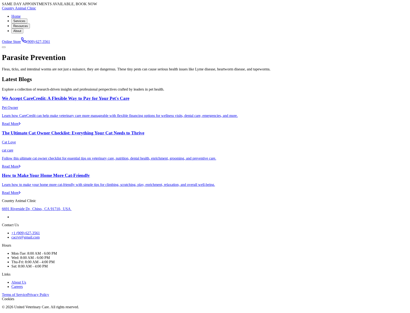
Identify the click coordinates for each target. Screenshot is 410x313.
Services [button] (19, 21)
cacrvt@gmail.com (25, 237)
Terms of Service (14, 295)
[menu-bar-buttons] (4, 47)
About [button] (17, 31)
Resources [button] (20, 26)
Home (16, 16)
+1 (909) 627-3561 (25, 233)
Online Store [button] (11, 42)
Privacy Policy (38, 295)
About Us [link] (18, 282)
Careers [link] (17, 287)
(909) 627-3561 (38, 42)
